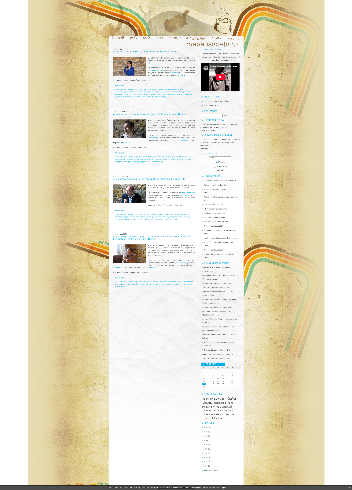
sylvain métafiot (225, 398)
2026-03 (207, 436)
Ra (176, 75)
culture (154, 89)
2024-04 (207, 457)
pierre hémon (188, 282)
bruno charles (147, 157)
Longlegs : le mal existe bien (214, 213)
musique (218, 410)
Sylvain (205, 268)
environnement (120, 92)
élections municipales (132, 284)
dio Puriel (180, 75)
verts (182, 94)
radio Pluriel (153, 268)
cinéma (207, 402)
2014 (140, 89)
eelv (165, 89)
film (213, 406)
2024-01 (207, 466)
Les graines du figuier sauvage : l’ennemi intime (219, 191)
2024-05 (207, 453)
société (138, 97)
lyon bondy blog (178, 92)
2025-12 (207, 445)
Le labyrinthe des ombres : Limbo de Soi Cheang (219, 256)
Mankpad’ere (157, 70)
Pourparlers (174, 73)
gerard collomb (120, 217)
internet (125, 159)
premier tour (163, 282)
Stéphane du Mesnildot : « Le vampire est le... (220, 181)
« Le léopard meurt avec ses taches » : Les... (220, 238)
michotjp (205, 311)
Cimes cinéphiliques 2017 (221, 350)
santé (158, 94)
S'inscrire (221, 162)
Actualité (130, 89)
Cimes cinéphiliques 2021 (222, 283)
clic (144, 214)
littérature (217, 418)
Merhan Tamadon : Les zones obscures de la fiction (220, 198)
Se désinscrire (221, 166)
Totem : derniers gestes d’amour (215, 209)
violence (228, 410)
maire (159, 217)
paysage (137, 94)
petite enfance (145, 94)
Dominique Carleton (210, 276)
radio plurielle (174, 159)
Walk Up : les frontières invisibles (216, 222)
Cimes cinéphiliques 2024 (213, 226)
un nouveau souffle (173, 94)
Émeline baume (178, 89)
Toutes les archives (211, 470)
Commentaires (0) (160, 97)
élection (170, 89)
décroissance (167, 157)
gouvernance (139, 92)
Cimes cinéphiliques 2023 (213, 250)
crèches (159, 157)
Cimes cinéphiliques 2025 (213, 205)
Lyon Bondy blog (188, 193)
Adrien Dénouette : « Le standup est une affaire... (219, 244)
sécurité (230, 414)
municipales (119, 94)
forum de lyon (216, 414)
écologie (160, 89)
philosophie (220, 402)
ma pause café (149, 159)
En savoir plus (221, 488)
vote (191, 94)
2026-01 (207, 440)
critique (207, 418)
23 (204, 384)
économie (166, 214)
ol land (126, 94)
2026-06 (207, 432)
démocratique (172, 282)
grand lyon (118, 159)
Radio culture (207, 327)
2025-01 (207, 449)
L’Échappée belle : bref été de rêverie (217, 185)
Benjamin (206, 283)
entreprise (177, 214)
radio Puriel (159, 200)
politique (207, 410)
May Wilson (206, 335)
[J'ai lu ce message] (349, 488)
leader (138, 159)
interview (208, 399)
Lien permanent (147, 97)
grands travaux (149, 92)
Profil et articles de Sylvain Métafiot (216, 101)
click (144, 89)
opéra (131, 94)
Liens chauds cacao (211, 106)
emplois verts (144, 284)
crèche (149, 89)
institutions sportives (162, 92)
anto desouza (207, 354)
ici (148, 80)
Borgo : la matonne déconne (214, 217)
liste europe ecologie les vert (148, 282)
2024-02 (207, 462)
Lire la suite (119, 85)
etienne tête (130, 92)
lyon (205, 414)
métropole (188, 92)
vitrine (187, 94)
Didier (204, 319)
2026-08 (207, 428)
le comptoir (224, 406)
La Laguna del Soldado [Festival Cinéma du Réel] (220, 232)
